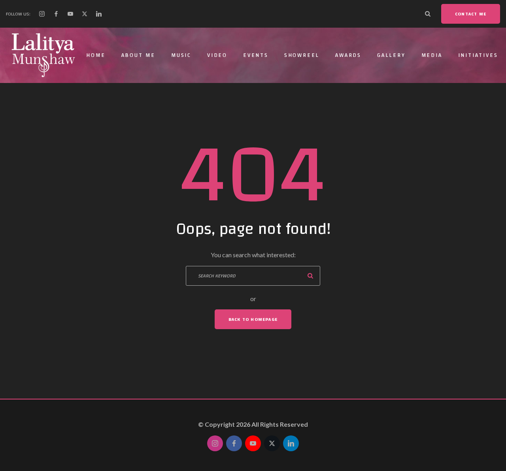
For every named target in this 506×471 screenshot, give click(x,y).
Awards (348, 55)
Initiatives (478, 55)
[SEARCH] (310, 276)
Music (181, 55)
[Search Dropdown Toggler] (427, 14)
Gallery (391, 55)
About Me (138, 55)
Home (95, 55)
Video (217, 55)
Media (431, 55)
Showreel (301, 55)
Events (255, 55)
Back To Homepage (253, 319)
